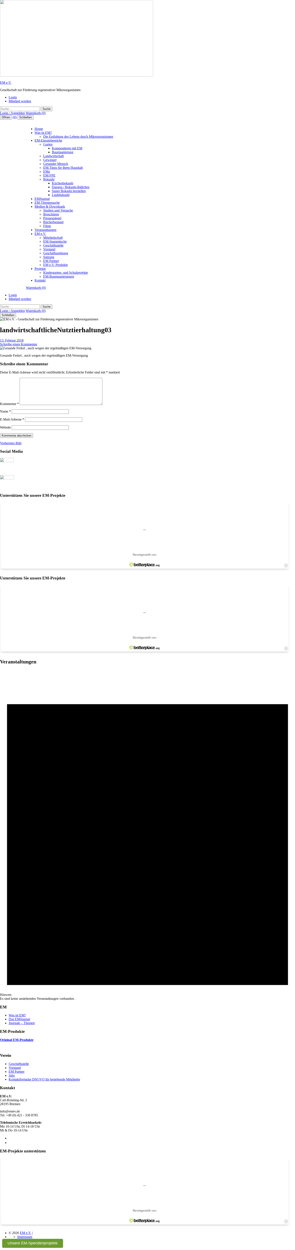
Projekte (40, 269)
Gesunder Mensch (55, 164)
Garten (47, 144)
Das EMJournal (19, 1019)
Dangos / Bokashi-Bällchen (70, 187)
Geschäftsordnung (55, 253)
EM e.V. (5, 82)
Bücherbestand (53, 222)
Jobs (12, 1075)
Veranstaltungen (45, 230)
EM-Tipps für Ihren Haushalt (63, 167)
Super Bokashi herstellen (69, 191)
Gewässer (50, 160)
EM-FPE (49, 175)
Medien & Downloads (50, 206)
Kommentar (9, 404)
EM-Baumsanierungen (58, 276)
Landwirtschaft (53, 156)
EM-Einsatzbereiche (48, 140)
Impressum (24, 1237)
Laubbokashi (61, 195)
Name (5, 411)
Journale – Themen (22, 1023)
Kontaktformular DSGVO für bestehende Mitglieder (44, 1079)
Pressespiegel (52, 218)
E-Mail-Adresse (12, 419)
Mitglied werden (20, 101)
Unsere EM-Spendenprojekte (33, 1243)
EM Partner (51, 261)
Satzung (48, 257)
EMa (46, 171)
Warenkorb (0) (36, 113)
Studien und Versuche (58, 210)
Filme (47, 226)
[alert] (147, 835)
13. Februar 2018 (12, 340)
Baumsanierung (62, 152)
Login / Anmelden (12, 113)
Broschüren (51, 214)
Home (39, 129)
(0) (15, 117)
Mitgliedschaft (53, 237)
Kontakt (40, 280)
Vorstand (49, 249)
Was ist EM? (43, 132)
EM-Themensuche (47, 202)
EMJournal (42, 199)
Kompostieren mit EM (67, 148)
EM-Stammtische (55, 241)
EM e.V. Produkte (55, 265)
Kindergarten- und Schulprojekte (65, 272)
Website (5, 427)
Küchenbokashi (62, 183)
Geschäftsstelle (53, 245)
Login (13, 97)
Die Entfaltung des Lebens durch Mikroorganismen (78, 136)
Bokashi (48, 179)
